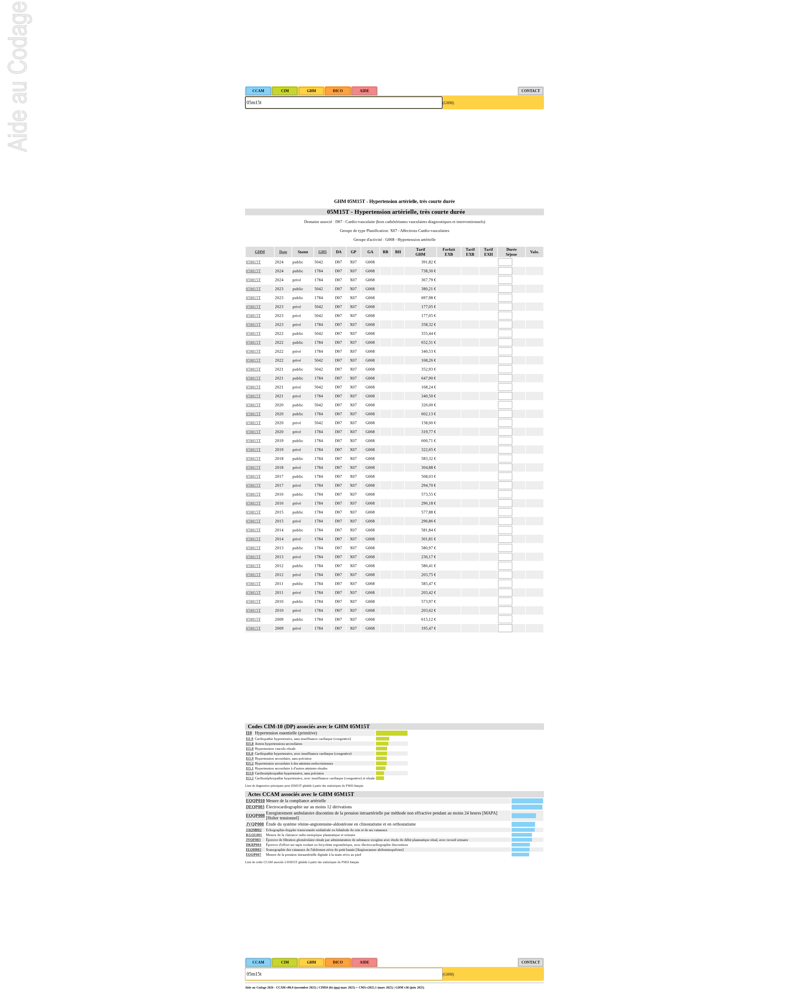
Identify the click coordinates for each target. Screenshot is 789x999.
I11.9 (249, 739)
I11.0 (249, 753)
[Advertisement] (394, 43)
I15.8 (250, 743)
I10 (249, 733)
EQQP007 (253, 854)
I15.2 (250, 763)
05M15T (253, 262)
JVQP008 (255, 824)
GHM (260, 252)
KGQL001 (254, 835)
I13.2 (250, 778)
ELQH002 (253, 849)
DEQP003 (255, 807)
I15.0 (250, 748)
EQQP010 (255, 800)
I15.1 (250, 768)
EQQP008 (255, 815)
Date (283, 252)
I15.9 (250, 758)
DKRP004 (253, 845)
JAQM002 (254, 830)
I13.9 (250, 773)
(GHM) (448, 103)
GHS (322, 252)
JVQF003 (253, 840)
